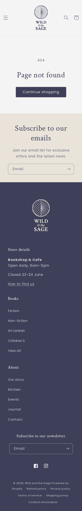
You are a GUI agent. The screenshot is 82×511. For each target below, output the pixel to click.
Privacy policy (60, 488)
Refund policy (36, 488)
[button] (6, 18)
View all (14, 350)
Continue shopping (41, 92)
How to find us (21, 284)
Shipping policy (57, 495)
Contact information (43, 502)
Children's (16, 340)
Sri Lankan (16, 330)
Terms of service (30, 495)
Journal (14, 409)
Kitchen (14, 389)
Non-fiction (18, 320)
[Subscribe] (69, 169)
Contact (15, 419)
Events (13, 399)
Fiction (13, 311)
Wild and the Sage (38, 483)
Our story (16, 379)
